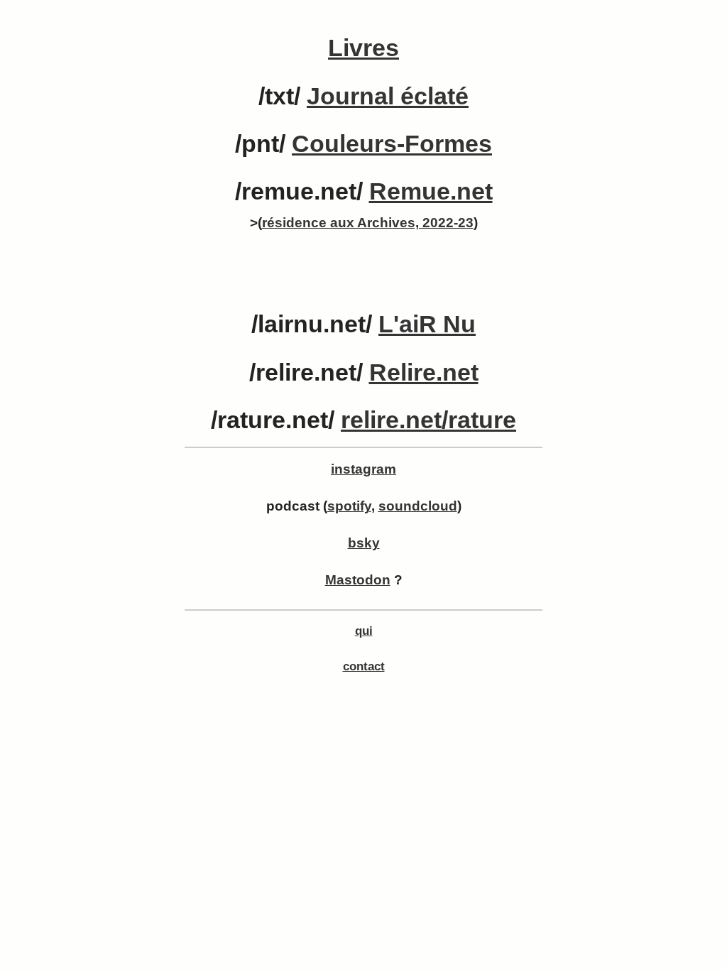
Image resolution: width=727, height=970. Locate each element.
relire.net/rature (428, 419)
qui (364, 631)
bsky (364, 542)
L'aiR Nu (427, 323)
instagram (363, 469)
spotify (349, 505)
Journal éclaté (388, 95)
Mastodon (357, 579)
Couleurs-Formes (392, 143)
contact (364, 666)
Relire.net (424, 372)
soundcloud (417, 505)
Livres (363, 47)
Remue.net (431, 191)
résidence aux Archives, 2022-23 (368, 222)
